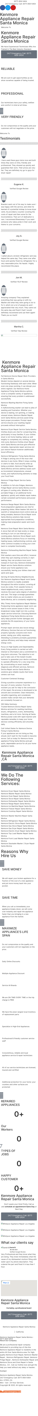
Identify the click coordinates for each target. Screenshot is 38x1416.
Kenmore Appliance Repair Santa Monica (17, 18)
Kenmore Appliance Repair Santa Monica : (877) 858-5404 (16, 1338)
